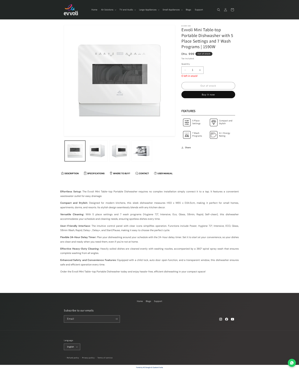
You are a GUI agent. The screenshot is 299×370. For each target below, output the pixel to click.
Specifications (95, 173)
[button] (108, 9)
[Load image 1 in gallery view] (75, 151)
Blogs (148, 301)
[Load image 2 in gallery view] (97, 151)
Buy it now (208, 94)
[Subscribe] (116, 319)
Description (71, 173)
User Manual (165, 173)
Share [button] (188, 147)
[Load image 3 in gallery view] (119, 151)
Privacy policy (88, 358)
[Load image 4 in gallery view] (141, 151)
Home (140, 301)
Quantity (185, 64)
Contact (144, 173)
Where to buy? (121, 173)
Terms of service (104, 358)
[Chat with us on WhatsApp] (292, 363)
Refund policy (73, 358)
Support (158, 301)
